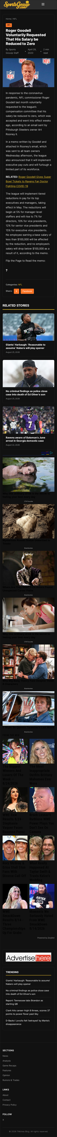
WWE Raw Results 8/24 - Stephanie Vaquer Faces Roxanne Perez (14, 823)
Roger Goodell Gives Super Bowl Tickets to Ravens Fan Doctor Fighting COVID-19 (28, 181)
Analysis (7, 1061)
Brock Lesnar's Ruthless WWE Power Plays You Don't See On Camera (41, 823)
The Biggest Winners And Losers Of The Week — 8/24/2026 (13, 775)
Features (7, 1070)
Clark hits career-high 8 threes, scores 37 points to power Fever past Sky (28, 1012)
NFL (15, 19)
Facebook (27, 291)
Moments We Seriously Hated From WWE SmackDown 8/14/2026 (41, 920)
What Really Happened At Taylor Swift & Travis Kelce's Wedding (39, 871)
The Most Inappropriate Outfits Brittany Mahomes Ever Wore (40, 775)
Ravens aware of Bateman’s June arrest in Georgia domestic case (25, 439)
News (5, 1056)
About (5, 1095)
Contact (6, 1100)
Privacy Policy (10, 1105)
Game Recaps (9, 1065)
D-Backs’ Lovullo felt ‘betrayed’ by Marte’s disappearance (28, 1022)
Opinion (6, 1075)
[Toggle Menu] (43, 5)
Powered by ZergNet (45, 938)
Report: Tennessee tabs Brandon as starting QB (24, 1002)
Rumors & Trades (11, 1080)
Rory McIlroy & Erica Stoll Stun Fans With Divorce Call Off (14, 869)
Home (8, 19)
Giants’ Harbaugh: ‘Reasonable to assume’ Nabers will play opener (25, 346)
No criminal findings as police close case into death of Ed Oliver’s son (26, 393)
